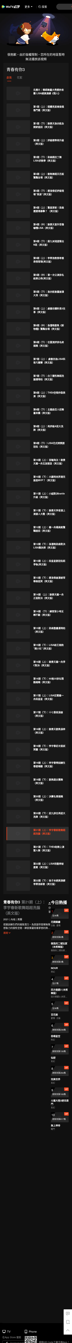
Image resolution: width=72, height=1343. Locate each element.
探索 (44, 7)
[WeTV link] (11, 6)
